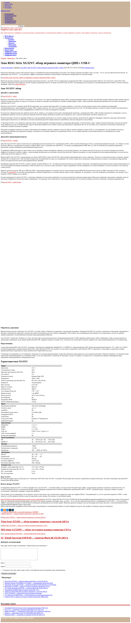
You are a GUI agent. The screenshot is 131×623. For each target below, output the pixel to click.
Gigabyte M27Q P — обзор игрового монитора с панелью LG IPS (22, 514)
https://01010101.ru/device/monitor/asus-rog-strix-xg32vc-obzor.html (21, 499)
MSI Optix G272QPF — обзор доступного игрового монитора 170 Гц (36, 529)
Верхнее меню (5, 11)
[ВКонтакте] (2, 510)
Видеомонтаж (9, 14)
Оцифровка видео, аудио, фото (11, 29)
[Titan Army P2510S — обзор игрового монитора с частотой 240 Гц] (23, 517)
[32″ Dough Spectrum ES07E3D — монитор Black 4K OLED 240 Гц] (23, 534)
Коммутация (9, 17)
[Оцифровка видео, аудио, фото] (11, 28)
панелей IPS (12, 172)
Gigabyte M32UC (20, 84)
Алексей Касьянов (7, 67)
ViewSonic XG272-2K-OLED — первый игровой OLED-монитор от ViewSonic (30, 584)
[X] (10, 510)
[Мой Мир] (7, 510)
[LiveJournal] (13, 510)
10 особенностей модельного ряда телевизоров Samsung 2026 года (26, 608)
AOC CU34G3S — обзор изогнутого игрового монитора (23, 593)
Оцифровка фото (10, 22)
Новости (11, 43)
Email (3, 566)
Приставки (12, 45)
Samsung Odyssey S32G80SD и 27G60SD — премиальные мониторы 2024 (29, 583)
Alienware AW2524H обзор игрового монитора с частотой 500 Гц (26, 591)
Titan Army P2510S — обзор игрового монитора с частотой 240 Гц (35, 521)
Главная (7, 2)
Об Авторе (8, 7)
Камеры (11, 39)
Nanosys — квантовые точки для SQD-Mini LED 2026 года (24, 613)
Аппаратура (9, 38)
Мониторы (12, 41)
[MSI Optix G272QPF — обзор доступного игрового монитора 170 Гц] (24, 525)
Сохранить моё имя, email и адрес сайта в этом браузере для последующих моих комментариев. (34, 570)
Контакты (8, 6)
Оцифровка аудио (10, 21)
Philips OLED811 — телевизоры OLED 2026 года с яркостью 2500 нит (27, 611)
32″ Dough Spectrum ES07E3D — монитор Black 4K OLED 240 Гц (34, 538)
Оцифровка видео (10, 16)
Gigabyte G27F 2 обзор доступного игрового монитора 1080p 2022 (26, 597)
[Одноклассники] (4, 510)
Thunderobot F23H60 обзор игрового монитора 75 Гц (22, 590)
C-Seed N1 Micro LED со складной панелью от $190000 (20, 512)
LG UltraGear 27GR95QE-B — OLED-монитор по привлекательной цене (28, 595)
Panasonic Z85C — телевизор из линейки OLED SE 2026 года (25, 615)
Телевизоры (12, 46)
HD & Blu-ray (9, 19)
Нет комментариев (88, 67)
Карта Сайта (9, 4)
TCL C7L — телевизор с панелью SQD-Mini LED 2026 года (24, 609)
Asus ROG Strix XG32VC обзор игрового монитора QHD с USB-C (42, 67)
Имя (3, 563)
